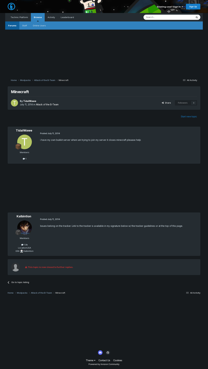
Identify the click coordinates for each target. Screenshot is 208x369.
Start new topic (189, 116)
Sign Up (193, 6)
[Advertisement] (104, 52)
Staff (24, 25)
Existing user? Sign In (169, 6)
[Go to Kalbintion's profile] (24, 227)
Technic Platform (19, 17)
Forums (12, 25)
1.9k (25, 244)
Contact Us (104, 360)
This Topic (184, 17)
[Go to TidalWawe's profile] (14, 102)
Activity (51, 17)
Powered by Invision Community (104, 364)
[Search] (196, 17)
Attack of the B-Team (47, 104)
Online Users (39, 25)
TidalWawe (29, 101)
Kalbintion (24, 216)
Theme (90, 360)
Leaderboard (67, 17)
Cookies (117, 360)
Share (167, 102)
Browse (38, 17)
